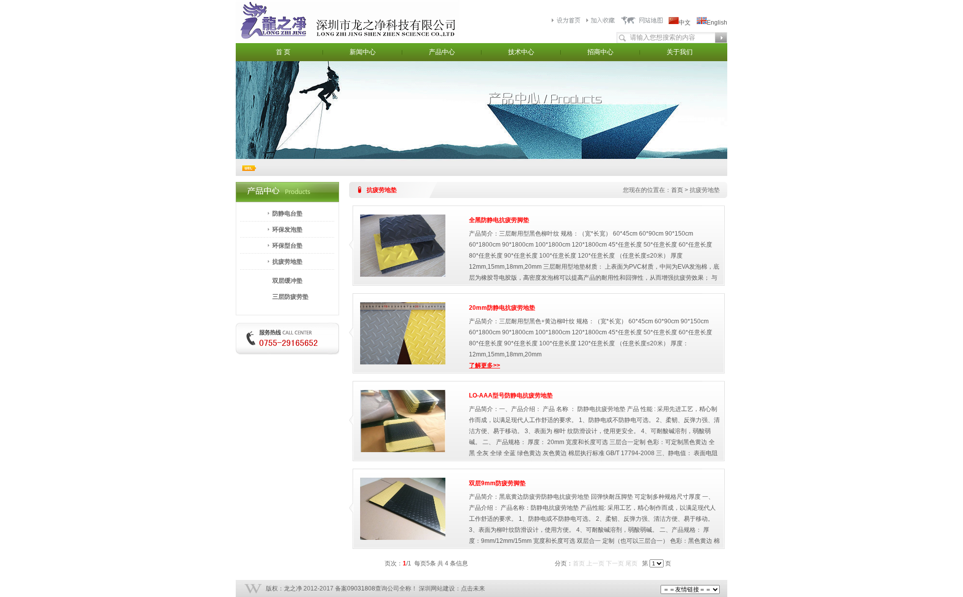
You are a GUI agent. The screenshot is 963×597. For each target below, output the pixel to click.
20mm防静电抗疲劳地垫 (502, 307)
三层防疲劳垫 (290, 296)
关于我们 (680, 52)
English (717, 22)
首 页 (283, 52)
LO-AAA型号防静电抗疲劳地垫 (511, 395)
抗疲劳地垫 (287, 261)
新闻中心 (363, 52)
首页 (677, 189)
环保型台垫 (287, 245)
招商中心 (600, 52)
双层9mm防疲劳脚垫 (497, 483)
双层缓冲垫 (287, 280)
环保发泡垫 (287, 229)
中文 (685, 22)
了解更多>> (484, 365)
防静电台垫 (287, 213)
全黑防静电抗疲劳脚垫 (499, 220)
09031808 (361, 588)
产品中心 (442, 52)
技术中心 (521, 52)
